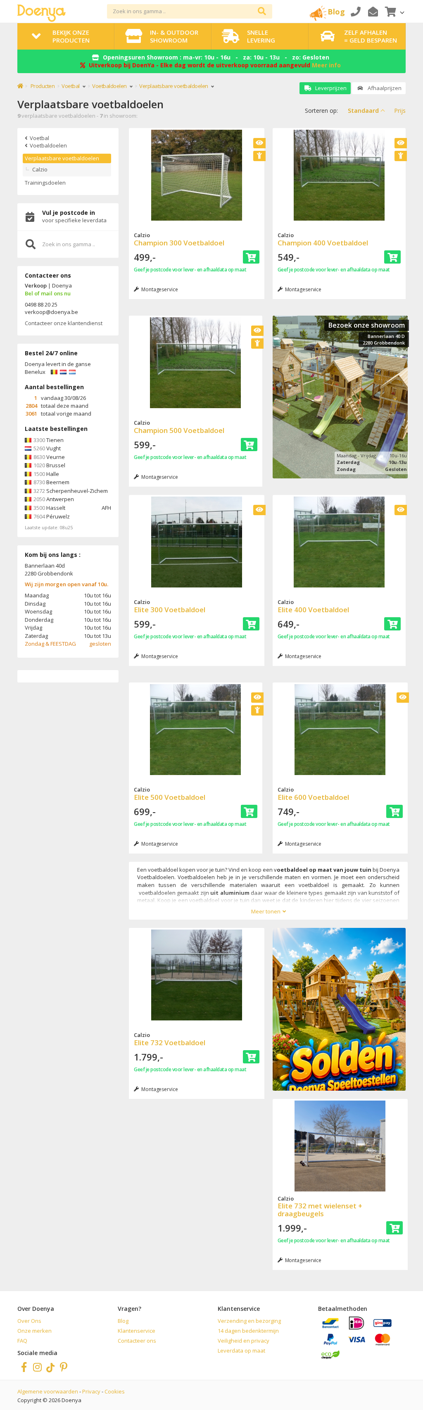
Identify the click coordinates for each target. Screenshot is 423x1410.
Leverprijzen (330, 88)
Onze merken (34, 1330)
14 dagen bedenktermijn (248, 1330)
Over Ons (29, 1320)
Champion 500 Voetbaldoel (179, 430)
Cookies (115, 1391)
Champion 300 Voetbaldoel (179, 242)
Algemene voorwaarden (47, 1391)
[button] (394, 11)
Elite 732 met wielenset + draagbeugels (320, 1209)
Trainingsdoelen (45, 182)
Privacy (91, 1391)
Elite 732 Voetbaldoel (169, 1042)
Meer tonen (265, 911)
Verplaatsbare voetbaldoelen (62, 158)
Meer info (326, 65)
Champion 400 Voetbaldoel (323, 242)
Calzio (40, 169)
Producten (43, 86)
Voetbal (71, 86)
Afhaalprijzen (384, 88)
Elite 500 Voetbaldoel (169, 797)
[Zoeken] (262, 11)
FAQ (22, 1340)
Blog (123, 1320)
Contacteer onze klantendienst (63, 323)
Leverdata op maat (241, 1350)
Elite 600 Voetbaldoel (313, 797)
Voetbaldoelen (110, 86)
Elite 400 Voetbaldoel (313, 609)
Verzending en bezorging (249, 1320)
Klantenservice (136, 1330)
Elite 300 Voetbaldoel (169, 609)
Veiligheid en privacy (243, 1340)
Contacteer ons (137, 1340)
